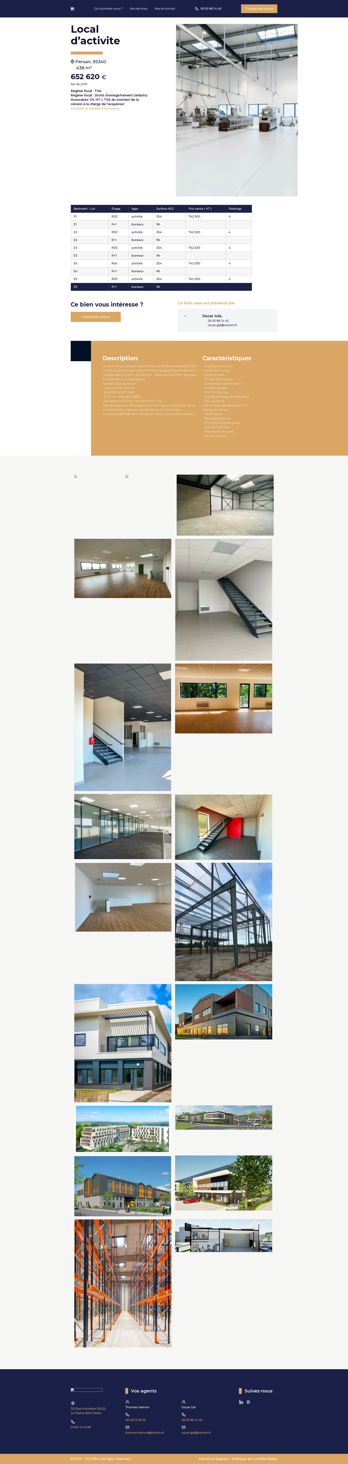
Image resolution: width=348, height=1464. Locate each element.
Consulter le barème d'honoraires (95, 108)
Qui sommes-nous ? (108, 8)
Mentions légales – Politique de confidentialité (238, 1459)
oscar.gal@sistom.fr (196, 1432)
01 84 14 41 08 (81, 1427)
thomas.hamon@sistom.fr (144, 1432)
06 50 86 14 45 (191, 1420)
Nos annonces (165, 8)
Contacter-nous (95, 317)
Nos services (138, 8)
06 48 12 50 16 (135, 1420)
